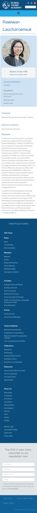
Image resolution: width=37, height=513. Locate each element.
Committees (8, 402)
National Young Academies (12, 329)
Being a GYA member (11, 263)
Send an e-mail (8, 103)
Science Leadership (10, 373)
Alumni (6, 259)
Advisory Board (9, 405)
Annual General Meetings (12, 317)
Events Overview (9, 314)
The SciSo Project (10, 377)
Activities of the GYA (10, 288)
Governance (8, 399)
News (6, 242)
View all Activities (9, 305)
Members (7, 256)
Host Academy (8, 408)
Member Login (8, 426)
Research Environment (11, 294)
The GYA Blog (8, 245)
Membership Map (9, 269)
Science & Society (10, 291)
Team (6, 414)
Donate (6, 417)
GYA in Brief (8, 392)
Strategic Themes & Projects (13, 284)
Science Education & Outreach (14, 297)
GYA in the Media (9, 248)
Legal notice (8, 433)
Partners (7, 411)
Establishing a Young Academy (14, 333)
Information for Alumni (11, 272)
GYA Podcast (8, 353)
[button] (28, 3)
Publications (8, 349)
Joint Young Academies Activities (14, 341)
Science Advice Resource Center (14, 370)
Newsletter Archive (10, 359)
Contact (6, 420)
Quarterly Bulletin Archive (12, 356)
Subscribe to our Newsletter (13, 362)
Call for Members (9, 266)
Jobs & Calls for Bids (10, 429)
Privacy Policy (8, 436)
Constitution (8, 395)
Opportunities (8, 380)
